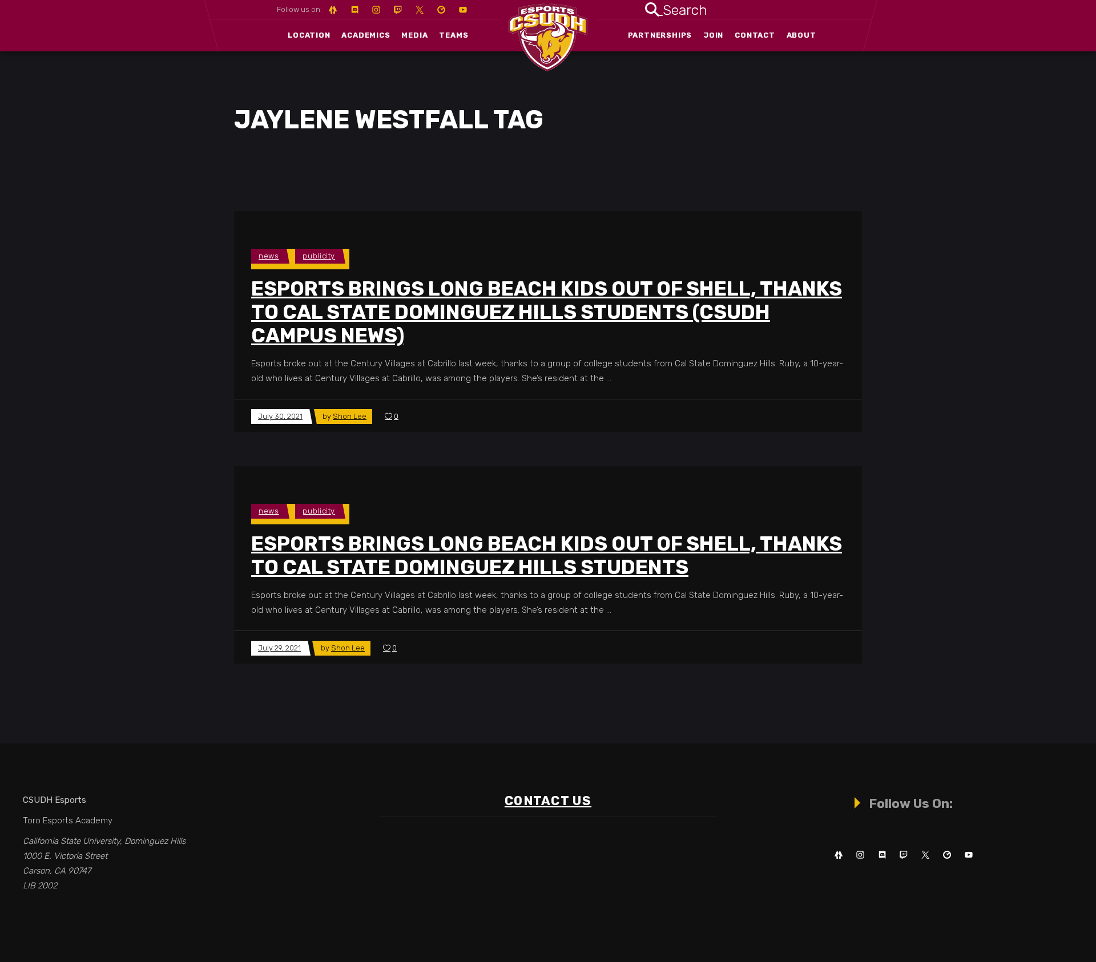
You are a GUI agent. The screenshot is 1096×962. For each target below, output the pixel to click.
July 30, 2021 (280, 416)
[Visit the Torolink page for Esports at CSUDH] (947, 855)
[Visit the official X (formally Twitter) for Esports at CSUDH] (925, 855)
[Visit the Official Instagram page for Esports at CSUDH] (860, 855)
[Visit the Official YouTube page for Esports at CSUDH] (969, 855)
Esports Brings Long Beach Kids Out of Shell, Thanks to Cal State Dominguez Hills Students (546, 555)
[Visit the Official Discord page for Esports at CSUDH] (882, 855)
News (269, 256)
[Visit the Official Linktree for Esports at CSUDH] (839, 855)
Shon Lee (349, 416)
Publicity (319, 256)
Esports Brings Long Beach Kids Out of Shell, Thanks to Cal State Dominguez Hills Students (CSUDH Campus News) (546, 312)
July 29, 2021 (279, 648)
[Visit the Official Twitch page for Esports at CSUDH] (904, 855)
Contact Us (548, 801)
